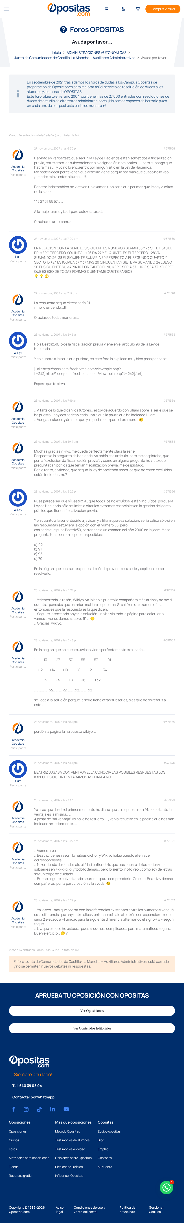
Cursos (14, 1140)
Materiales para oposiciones (29, 1158)
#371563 (169, 335)
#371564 (169, 401)
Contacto (105, 1158)
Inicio (56, 52)
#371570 (169, 763)
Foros (13, 1149)
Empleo (103, 1149)
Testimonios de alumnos (72, 1140)
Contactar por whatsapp (33, 1097)
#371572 (169, 841)
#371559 (169, 148)
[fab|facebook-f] (13, 1109)
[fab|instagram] (26, 1109)
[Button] (106, 9)
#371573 (169, 900)
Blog (101, 1140)
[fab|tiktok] (39, 1109)
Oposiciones (17, 1131)
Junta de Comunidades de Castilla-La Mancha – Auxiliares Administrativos (74, 57)
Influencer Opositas (69, 1175)
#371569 (169, 722)
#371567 (169, 590)
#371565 (169, 442)
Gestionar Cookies (156, 1209)
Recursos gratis (20, 1175)
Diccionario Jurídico (69, 1167)
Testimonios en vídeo (70, 1149)
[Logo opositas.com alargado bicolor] (68, 9)
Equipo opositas (109, 1131)
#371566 (169, 491)
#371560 (169, 239)
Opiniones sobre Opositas (73, 1158)
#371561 (169, 293)
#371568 (169, 640)
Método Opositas (67, 1131)
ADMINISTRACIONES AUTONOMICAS (97, 52)
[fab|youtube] (66, 1109)
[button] (6, 9)
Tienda (14, 1167)
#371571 (169, 800)
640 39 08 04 (30, 1085)
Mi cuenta (105, 1167)
